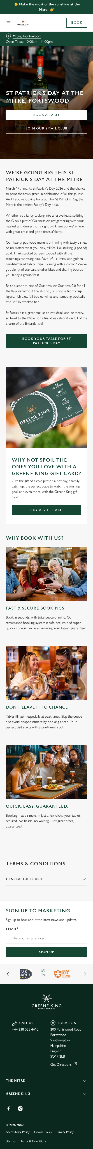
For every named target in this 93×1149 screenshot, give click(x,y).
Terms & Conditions (33, 1141)
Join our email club (46, 128)
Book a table (46, 115)
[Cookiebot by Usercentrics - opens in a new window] (68, 489)
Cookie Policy (43, 1132)
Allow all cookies (46, 641)
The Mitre (15, 1081)
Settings (72, 627)
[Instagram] (20, 1108)
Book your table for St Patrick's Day (46, 341)
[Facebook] (8, 1108)
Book (76, 23)
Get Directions (61, 1064)
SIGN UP (46, 952)
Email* (12, 929)
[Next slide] (83, 974)
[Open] (8, 22)
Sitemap (11, 1141)
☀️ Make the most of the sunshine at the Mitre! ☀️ (47, 7)
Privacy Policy (65, 1132)
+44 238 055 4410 (25, 1029)
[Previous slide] (9, 974)
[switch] (81, 580)
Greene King (18, 1094)
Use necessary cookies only (46, 656)
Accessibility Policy (18, 1132)
